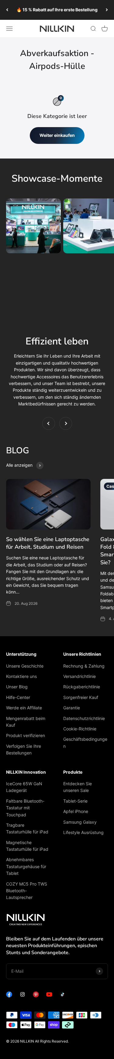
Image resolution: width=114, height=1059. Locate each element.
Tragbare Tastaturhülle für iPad (27, 828)
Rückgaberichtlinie (81, 686)
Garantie (71, 707)
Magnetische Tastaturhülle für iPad (27, 846)
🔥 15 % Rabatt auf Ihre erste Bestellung (57, 9)
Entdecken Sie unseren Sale (77, 787)
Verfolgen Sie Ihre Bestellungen (23, 749)
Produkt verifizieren (25, 735)
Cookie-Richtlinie (79, 728)
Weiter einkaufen (57, 135)
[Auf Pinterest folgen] (36, 995)
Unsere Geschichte (24, 666)
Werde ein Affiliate (24, 707)
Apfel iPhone (75, 811)
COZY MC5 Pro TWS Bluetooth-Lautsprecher (26, 890)
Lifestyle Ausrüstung (83, 832)
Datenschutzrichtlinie (84, 718)
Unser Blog (17, 686)
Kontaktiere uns (21, 676)
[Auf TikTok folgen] (63, 995)
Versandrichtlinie (79, 676)
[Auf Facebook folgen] (9, 995)
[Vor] (107, 10)
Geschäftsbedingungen (85, 742)
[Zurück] (7, 10)
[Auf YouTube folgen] (49, 995)
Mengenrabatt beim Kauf (25, 722)
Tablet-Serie (75, 801)
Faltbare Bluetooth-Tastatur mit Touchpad (25, 807)
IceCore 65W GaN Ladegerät (24, 787)
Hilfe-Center (18, 697)
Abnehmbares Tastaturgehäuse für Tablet (26, 866)
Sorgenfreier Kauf (80, 697)
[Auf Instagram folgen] (22, 995)
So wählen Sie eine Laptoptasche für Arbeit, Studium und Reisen (47, 543)
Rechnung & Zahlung (84, 666)
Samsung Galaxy (80, 822)
